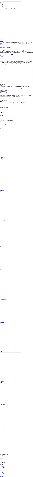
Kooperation (2, 322)
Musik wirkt (2, 158)
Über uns (2, 465)
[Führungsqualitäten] (10, 297)
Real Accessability (2, 476)
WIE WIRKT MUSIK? (2, 59)
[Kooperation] (7, 320)
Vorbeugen (1, 351)
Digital (2, 4)
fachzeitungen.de (11, 120)
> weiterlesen (1, 56)
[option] (16, 186)
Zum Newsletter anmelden (4, 469)
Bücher (2, 6)
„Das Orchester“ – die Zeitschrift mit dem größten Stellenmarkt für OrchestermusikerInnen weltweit (11, 8)
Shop (2, 7)
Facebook (3, 466)
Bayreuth (1, 41)
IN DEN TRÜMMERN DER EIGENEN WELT (5, 47)
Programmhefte (2, 190)
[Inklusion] (7, 266)
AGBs (2, 468)
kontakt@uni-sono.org (2, 460)
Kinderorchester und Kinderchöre (4, 382)
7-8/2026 (12, 54)
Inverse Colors (3, 472)
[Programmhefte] (10, 188)
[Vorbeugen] (10, 349)
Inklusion (1, 268)
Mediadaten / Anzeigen (4, 467)
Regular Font (3, 473)
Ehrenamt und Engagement (4, 405)
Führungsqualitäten (3, 299)
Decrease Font (3, 471)
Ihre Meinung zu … (6, 124)
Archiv (2, 5)
